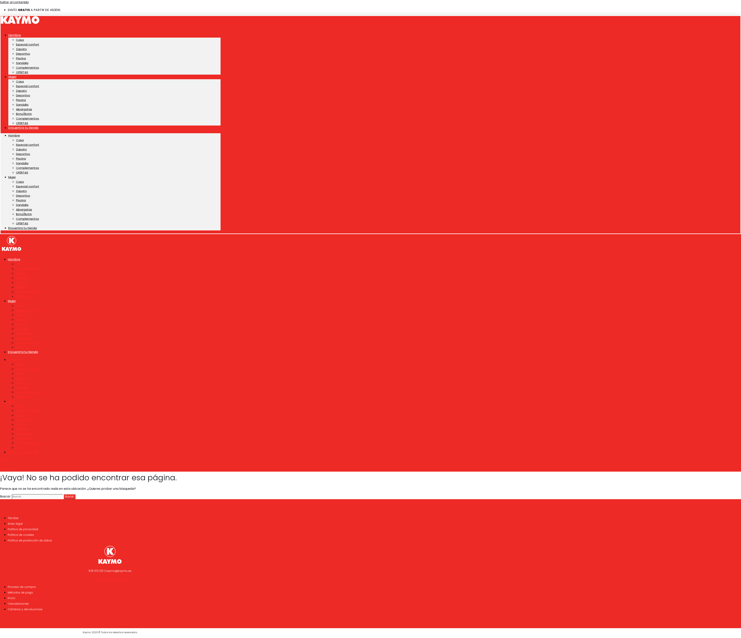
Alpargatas (24, 109)
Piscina (21, 58)
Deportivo (23, 54)
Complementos (27, 68)
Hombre (14, 35)
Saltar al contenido (14, 2)
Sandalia (22, 63)
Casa (20, 40)
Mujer (12, 77)
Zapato (21, 49)
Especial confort (27, 44)
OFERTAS (22, 72)
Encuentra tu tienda (23, 128)
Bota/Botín (24, 114)
